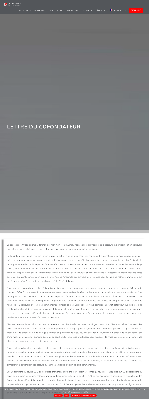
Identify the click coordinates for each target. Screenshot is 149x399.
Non (66, 395)
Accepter (58, 395)
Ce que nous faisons (43, 10)
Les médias (87, 10)
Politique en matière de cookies (84, 395)
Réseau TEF (101, 10)
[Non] (146, 393)
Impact (60, 10)
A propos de (25, 10)
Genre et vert (73, 10)
